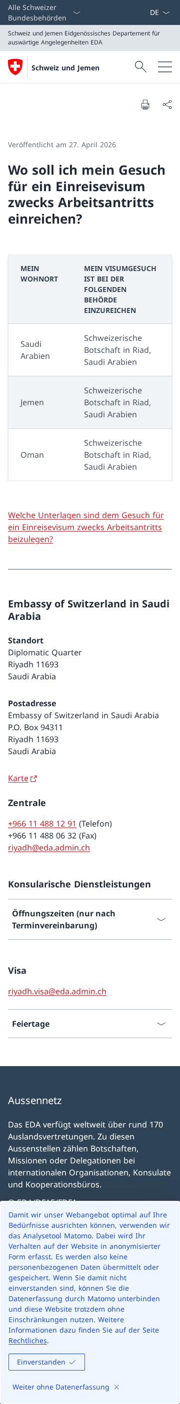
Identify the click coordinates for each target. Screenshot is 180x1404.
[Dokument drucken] (145, 104)
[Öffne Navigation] (165, 67)
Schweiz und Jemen (66, 67)
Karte (18, 778)
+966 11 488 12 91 (42, 823)
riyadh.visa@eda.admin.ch (57, 991)
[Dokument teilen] (167, 104)
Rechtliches (27, 1340)
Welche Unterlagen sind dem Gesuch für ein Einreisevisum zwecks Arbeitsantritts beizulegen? (86, 527)
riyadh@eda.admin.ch (49, 847)
